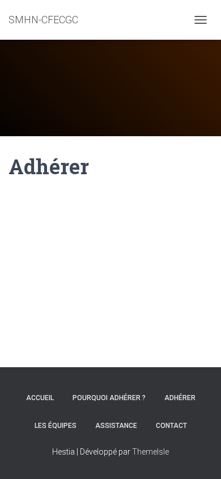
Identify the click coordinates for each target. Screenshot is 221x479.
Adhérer (180, 398)
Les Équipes (55, 426)
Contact (171, 426)
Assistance (116, 426)
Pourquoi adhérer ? (109, 398)
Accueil (40, 398)
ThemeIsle (150, 451)
